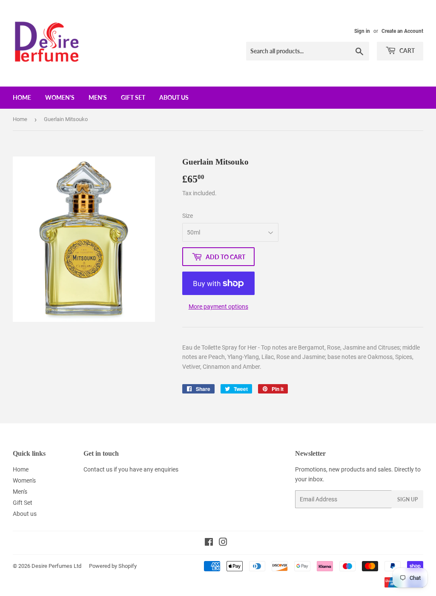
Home (22, 97)
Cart (406, 50)
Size (187, 215)
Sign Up (407, 499)
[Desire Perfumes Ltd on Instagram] (223, 543)
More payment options (218, 306)
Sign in (362, 31)
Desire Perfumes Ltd (56, 566)
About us (174, 97)
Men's (98, 97)
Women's (60, 97)
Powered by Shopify (113, 566)
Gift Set (133, 97)
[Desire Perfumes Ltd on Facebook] (208, 543)
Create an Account (402, 31)
